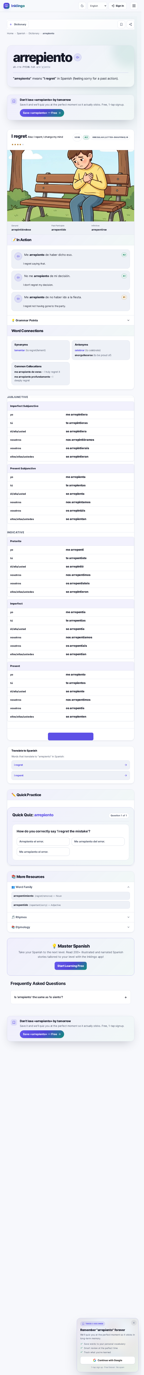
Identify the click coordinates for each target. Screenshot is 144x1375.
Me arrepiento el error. (33, 851)
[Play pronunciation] (77, 57)
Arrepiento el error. (31, 841)
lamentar (19, 350)
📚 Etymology (20, 927)
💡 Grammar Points (24, 320)
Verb (77, 137)
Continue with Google (110, 1360)
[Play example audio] (18, 256)
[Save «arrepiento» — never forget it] (121, 24)
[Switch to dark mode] (82, 6)
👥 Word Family (21, 887)
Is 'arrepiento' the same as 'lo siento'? (38, 997)
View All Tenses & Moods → (68, 736)
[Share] (130, 24)
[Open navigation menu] (134, 6)
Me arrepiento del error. (89, 841)
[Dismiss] (134, 1323)
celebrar (80, 350)
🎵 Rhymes (19, 917)
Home (10, 33)
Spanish (21, 33)
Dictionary (34, 33)
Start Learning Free (70, 966)
